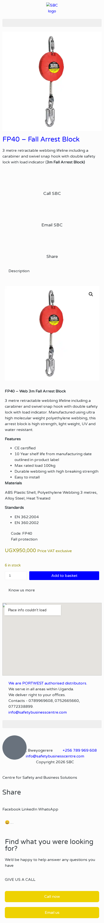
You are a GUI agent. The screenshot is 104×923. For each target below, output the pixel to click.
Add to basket (64, 575)
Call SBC (52, 193)
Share (52, 256)
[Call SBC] (52, 180)
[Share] (52, 243)
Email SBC (52, 225)
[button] (52, 23)
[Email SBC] (52, 211)
